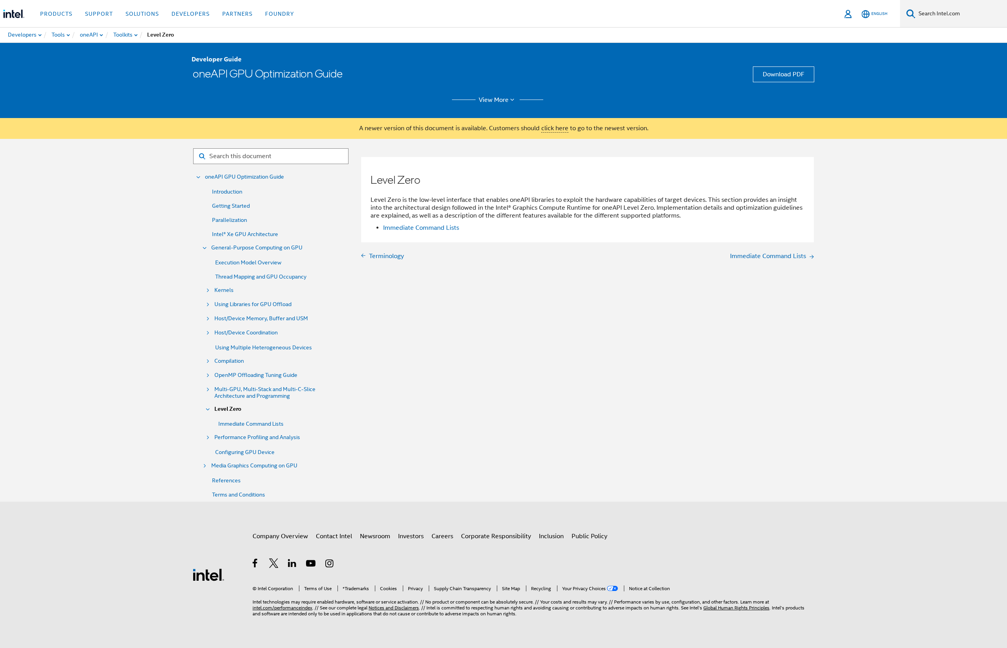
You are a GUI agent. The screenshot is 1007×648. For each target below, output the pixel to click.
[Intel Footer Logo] (208, 574)
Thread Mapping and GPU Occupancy (260, 276)
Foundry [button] (279, 13)
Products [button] (56, 13)
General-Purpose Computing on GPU (256, 247)
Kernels (224, 290)
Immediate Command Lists (251, 423)
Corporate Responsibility (496, 536)
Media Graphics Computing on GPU (254, 465)
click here (554, 128)
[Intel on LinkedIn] (292, 565)
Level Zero (227, 409)
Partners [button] (237, 13)
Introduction (227, 191)
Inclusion (551, 536)
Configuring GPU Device (245, 452)
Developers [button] (191, 13)
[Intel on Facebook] (255, 565)
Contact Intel (334, 536)
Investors (411, 536)
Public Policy (589, 536)
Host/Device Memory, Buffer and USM (261, 318)
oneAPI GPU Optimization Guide (244, 177)
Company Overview (280, 536)
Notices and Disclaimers (394, 608)
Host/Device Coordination (246, 332)
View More (494, 100)
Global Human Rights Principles (736, 608)
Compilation (229, 361)
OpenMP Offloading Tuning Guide (255, 375)
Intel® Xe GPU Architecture (245, 234)
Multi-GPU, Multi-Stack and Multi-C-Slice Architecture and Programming (264, 392)
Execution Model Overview (248, 262)
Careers (442, 536)
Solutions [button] (142, 13)
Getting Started (231, 205)
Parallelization (229, 219)
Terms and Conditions (238, 494)
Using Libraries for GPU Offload (252, 304)
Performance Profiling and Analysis (257, 437)
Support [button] (99, 13)
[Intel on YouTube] (311, 565)
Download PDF (783, 74)
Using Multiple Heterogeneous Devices (263, 347)
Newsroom (375, 536)
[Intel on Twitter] (274, 565)
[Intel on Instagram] (330, 565)
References (226, 480)
